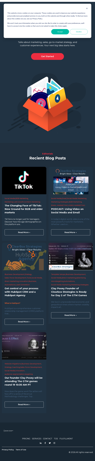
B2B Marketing (21, 198)
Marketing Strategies (60, 202)
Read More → (24, 232)
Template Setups (58, 274)
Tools (29, 278)
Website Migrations (13, 364)
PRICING (26, 439)
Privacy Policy (8, 450)
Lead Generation (23, 285)
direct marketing (12, 281)
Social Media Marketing (76, 198)
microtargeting (57, 281)
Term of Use (21, 450)
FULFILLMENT (66, 439)
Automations (10, 285)
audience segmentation (15, 374)
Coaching (16, 367)
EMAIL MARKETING (59, 205)
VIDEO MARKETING (76, 205)
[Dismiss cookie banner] (87, 8)
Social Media (10, 198)
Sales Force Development (15, 278)
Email (64, 198)
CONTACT (47, 439)
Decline (79, 32)
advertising (81, 278)
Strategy (28, 274)
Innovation (23, 281)
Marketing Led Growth (14, 202)
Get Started (47, 56)
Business (32, 281)
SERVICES (36, 439)
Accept (60, 32)
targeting (29, 374)
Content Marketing (32, 202)
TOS (56, 439)
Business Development (14, 274)
